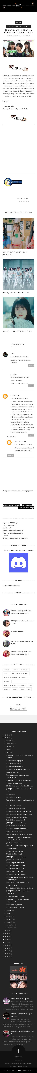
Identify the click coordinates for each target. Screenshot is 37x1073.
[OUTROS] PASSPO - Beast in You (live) (19, 834)
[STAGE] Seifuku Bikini (14, 854)
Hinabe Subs (22, 198)
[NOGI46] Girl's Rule (13, 772)
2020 (6, 939)
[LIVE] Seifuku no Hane (14, 843)
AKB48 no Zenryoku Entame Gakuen (14, 685)
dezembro (10, 928)
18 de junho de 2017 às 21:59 (20, 377)
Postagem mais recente (11, 505)
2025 (6, 954)
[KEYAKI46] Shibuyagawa (14, 761)
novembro (10, 925)
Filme (30, 685)
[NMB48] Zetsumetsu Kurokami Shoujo (19, 786)
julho (9, 913)
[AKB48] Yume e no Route (15, 908)
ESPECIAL (7, 689)
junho (9, 910)
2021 (6, 942)
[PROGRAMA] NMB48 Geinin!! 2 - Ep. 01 (19, 888)
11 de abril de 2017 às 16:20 (20, 357)
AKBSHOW (15, 670)
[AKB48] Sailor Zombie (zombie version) (20, 814)
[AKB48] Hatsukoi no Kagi (15, 868)
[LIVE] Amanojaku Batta (14, 831)
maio (8, 752)
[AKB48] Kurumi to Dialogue (16, 874)
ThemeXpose (18, 1070)
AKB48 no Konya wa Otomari (18, 26)
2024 (6, 951)
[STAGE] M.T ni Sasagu (13, 860)
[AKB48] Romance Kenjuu (15, 896)
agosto (9, 916)
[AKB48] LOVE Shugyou (14, 805)
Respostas (12, 437)
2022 (6, 945)
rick (13, 353)
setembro (10, 919)
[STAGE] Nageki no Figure (15, 851)
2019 (6, 936)
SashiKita (7, 681)
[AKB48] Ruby (11, 794)
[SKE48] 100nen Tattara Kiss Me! (17, 331)
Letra (5, 673)
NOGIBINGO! (24, 670)
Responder (31, 365)
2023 (6, 948)
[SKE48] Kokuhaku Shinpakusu (16, 293)
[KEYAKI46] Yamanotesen (14, 766)
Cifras (22, 689)
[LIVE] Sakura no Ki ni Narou (16, 826)
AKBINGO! (7, 670)
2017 (6, 931)
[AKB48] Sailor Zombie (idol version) (18, 811)
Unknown (15, 395)
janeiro (9, 741)
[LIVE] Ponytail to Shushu (15, 863)
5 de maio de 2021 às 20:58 (23, 444)
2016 (6, 738)
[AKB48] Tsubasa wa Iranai (15, 820)
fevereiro (10, 744)
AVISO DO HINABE (17, 631)
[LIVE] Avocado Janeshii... (14, 905)
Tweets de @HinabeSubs (11, 585)
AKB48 (18, 22)
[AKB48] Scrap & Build (14, 797)
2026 (6, 957)
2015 (6, 735)
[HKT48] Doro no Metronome (16, 857)
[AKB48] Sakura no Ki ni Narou (17, 829)
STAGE (14, 689)
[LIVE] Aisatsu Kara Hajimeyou (16, 817)
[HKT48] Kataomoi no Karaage (16, 823)
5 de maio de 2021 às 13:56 (19, 398)
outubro (10, 922)
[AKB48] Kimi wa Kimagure (15, 808)
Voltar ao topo (18, 1057)
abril (8, 749)
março (9, 746)
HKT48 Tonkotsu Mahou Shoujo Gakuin (16, 677)
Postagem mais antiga (26, 508)
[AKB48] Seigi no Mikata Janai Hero (18, 769)
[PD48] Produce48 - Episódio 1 (21, 999)
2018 (6, 933)
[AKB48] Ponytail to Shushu (15, 865)
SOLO (29, 689)
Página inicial (27, 505)
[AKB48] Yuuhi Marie (13, 763)
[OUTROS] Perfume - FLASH (15, 871)
